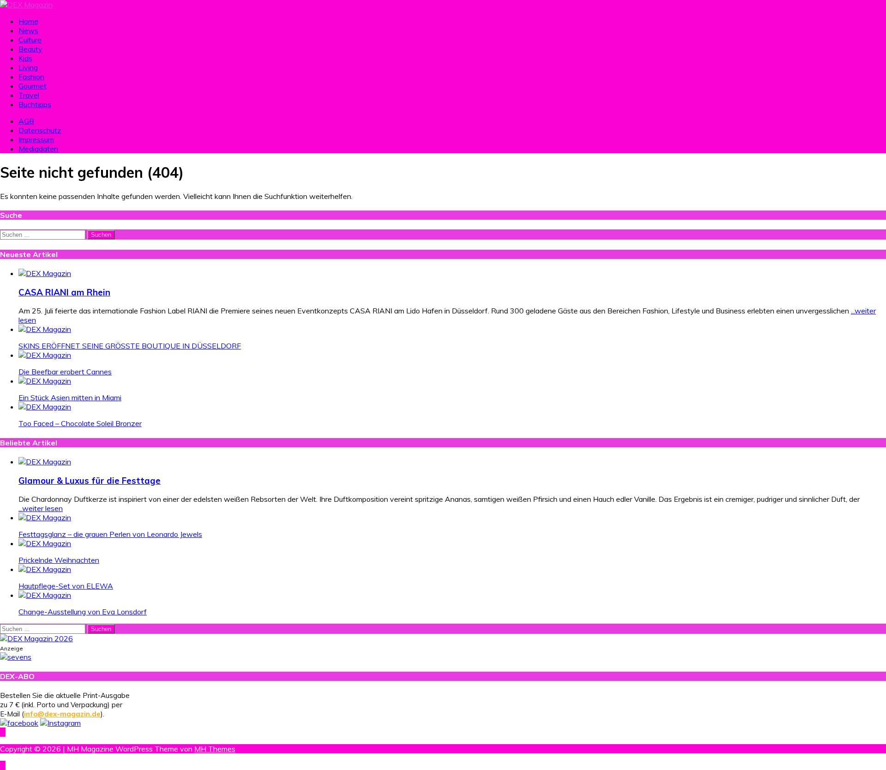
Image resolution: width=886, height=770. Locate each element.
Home (28, 21)
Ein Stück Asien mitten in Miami (69, 397)
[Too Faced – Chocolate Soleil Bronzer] (44, 406)
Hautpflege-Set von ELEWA (65, 585)
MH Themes (214, 748)
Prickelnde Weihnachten (58, 560)
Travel (28, 95)
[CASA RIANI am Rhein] (44, 273)
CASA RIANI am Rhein (64, 292)
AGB (26, 121)
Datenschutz (39, 130)
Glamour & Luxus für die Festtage (89, 480)
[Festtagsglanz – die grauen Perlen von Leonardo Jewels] (44, 517)
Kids (25, 58)
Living (28, 67)
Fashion (31, 76)
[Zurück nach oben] (3, 732)
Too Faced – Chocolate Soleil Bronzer (80, 423)
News (28, 30)
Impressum (36, 139)
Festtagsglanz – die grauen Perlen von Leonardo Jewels (110, 534)
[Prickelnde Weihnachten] (44, 543)
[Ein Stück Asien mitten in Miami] (44, 380)
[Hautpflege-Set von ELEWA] (44, 569)
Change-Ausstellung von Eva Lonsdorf (82, 611)
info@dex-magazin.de (62, 714)
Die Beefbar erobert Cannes (65, 371)
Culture (30, 39)
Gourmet (32, 85)
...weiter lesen (40, 508)
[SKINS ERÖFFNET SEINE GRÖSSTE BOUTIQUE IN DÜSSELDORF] (44, 329)
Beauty (30, 49)
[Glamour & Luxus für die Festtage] (44, 461)
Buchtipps (34, 104)
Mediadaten (38, 148)
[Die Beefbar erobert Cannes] (44, 355)
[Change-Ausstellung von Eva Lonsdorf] (44, 595)
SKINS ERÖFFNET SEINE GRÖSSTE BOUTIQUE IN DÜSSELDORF (129, 345)
